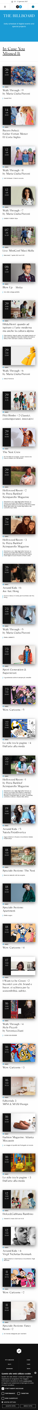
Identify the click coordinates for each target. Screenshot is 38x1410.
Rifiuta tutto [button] (28, 1406)
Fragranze (9, 1369)
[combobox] (35, 1373)
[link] (33, 7)
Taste (28, 1364)
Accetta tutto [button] (11, 1406)
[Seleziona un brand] (19, 6)
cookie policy (27, 1381)
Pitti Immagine (9, 1360)
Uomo (28, 1360)
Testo (28, 1369)
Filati (9, 1364)
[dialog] (19, 1390)
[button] (19, 1402)
